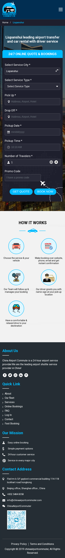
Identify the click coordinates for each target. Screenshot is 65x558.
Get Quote (21, 191)
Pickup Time (13, 140)
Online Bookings (14, 406)
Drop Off (11, 110)
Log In (8, 414)
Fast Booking (12, 423)
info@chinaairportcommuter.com (24, 500)
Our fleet (9, 397)
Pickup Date (13, 125)
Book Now (45, 191)
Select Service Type (18, 80)
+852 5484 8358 (15, 494)
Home (5, 22)
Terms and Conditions (42, 543)
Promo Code (12, 171)
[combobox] (32, 71)
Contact (9, 419)
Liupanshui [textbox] (31, 71)
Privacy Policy (19, 543)
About (8, 393)
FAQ (7, 410)
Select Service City (17, 64)
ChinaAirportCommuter (19, 506)
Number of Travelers (18, 156)
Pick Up (10, 95)
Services (10, 402)
